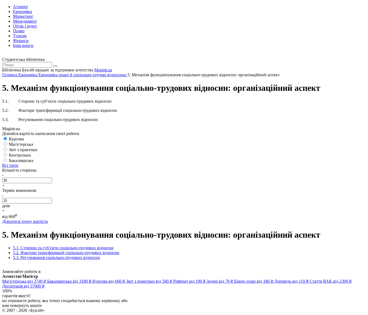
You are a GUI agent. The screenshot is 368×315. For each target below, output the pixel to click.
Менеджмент (25, 21)
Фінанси (21, 40)
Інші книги (23, 45)
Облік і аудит (25, 26)
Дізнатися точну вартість (25, 221)
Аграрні (20, 6)
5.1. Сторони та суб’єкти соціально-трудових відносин (63, 247)
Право (19, 31)
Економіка (22, 11)
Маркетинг (23, 16)
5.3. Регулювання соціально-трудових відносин (56, 257)
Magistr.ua (103, 70)
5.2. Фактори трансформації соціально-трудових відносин (66, 252)
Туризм (19, 35)
